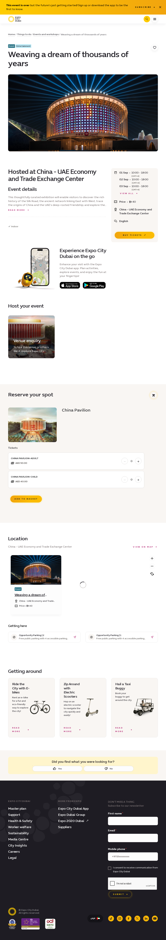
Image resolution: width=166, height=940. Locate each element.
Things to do (24, 34)
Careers (14, 851)
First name (115, 813)
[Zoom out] (152, 566)
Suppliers (64, 827)
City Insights (17, 845)
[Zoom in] (152, 558)
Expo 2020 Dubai (71, 821)
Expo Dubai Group (71, 815)
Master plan (17, 808)
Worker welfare (19, 827)
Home (11, 34)
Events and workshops (46, 34)
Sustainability (18, 833)
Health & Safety (20, 821)
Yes (60, 768)
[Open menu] (154, 19)
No (111, 768)
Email (111, 830)
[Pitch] (152, 574)
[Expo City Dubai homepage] (14, 19)
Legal (12, 858)
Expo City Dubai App (73, 808)
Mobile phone (116, 849)
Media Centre (18, 839)
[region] (83, 585)
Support (14, 815)
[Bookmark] (154, 47)
